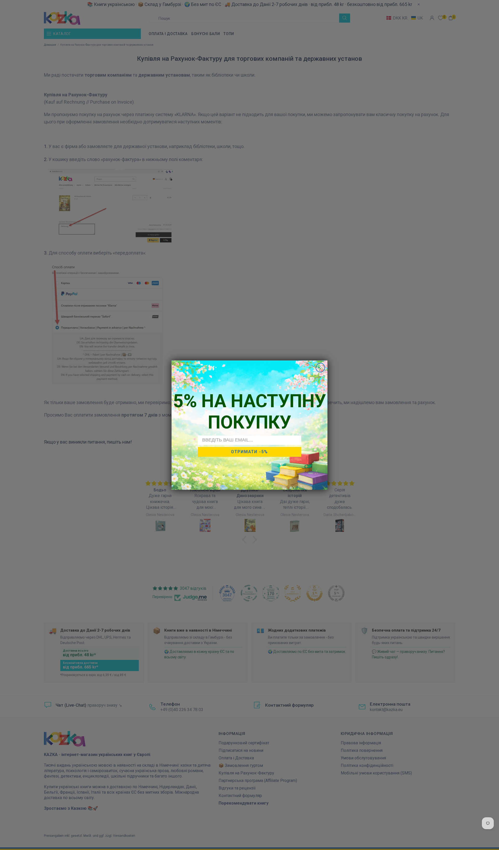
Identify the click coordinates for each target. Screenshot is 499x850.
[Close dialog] (320, 367)
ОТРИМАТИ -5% (249, 451)
